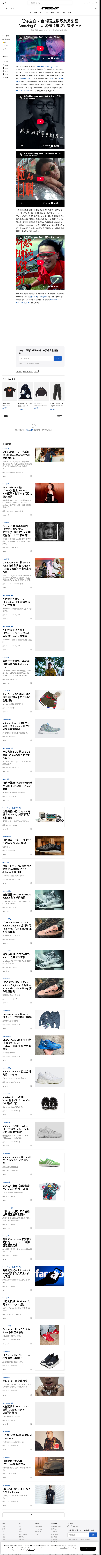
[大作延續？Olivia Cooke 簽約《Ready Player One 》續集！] (50, 1413)
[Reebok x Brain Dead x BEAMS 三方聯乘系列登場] (50, 1019)
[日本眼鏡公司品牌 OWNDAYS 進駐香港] (50, 1468)
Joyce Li (8, 547)
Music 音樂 (5, 36)
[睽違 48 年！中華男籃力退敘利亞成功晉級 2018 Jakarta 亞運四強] (50, 872)
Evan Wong (9, 1314)
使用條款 (32, 363)
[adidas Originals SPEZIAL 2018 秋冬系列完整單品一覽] (50, 1164)
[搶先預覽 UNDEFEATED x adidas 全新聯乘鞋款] (50, 901)
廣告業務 (54, 1537)
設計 (47, 12)
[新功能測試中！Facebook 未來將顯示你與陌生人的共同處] (50, 1278)
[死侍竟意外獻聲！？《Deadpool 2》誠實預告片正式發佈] (50, 607)
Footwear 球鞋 (6, 719)
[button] (4, 49)
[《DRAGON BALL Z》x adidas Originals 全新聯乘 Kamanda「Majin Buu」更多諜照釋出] (50, 931)
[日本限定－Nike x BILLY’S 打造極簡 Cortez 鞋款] (50, 846)
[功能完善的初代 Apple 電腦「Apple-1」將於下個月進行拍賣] (50, 818)
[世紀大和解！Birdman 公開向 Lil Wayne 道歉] (50, 1308)
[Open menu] (3, 8)
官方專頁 (33, 296)
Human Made (6, 403)
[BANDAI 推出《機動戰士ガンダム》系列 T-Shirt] (50, 1191)
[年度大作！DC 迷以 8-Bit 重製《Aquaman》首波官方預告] (50, 759)
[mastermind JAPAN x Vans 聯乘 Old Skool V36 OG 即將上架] (50, 1104)
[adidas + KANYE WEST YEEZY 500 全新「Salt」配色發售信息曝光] (50, 1134)
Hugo (7, 679)
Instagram (43, 296)
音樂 (52, 12)
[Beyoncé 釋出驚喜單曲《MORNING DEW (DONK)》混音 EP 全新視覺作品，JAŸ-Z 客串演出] (50, 537)
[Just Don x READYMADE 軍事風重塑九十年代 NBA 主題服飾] (50, 701)
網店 (69, 12)
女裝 (20, 1529)
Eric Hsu (8, 1024)
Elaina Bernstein (10, 472)
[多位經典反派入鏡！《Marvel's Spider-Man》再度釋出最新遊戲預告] (50, 638)
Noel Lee (4, 56)
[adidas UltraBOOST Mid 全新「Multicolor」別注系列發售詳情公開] (50, 730)
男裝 (20, 1526)
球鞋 (35, 12)
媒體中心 (54, 1529)
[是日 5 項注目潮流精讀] (50, 1386)
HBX (36, 1534)
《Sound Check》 (25, 78)
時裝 (30, 12)
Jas (7, 736)
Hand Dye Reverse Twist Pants (56, 405)
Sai (6, 796)
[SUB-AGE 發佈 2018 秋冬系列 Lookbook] (50, 1496)
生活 (58, 12)
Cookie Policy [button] (63, 1548)
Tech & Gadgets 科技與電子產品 (11, 808)
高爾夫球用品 (23, 1534)
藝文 (41, 12)
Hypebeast (38, 1526)
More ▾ (33, 1515)
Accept (88, 1549)
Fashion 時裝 (6, 691)
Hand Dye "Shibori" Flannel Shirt (23, 405)
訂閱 (57, 358)
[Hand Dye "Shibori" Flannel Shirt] (25, 391)
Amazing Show (27, 371)
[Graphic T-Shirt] (9, 391)
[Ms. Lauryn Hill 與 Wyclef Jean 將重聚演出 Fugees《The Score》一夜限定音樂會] (50, 573)
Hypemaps (38, 1529)
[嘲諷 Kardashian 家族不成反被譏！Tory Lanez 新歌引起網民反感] (50, 1247)
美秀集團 (19, 371)
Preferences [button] (31, 1550)
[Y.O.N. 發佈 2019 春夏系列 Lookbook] (50, 1441)
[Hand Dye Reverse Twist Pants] (57, 391)
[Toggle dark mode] (96, 8)
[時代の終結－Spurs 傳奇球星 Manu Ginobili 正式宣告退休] (50, 789)
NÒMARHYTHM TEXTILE (25, 403)
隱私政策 (38, 363)
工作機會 (54, 1531)
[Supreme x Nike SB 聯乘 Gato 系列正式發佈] (50, 1335)
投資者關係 (54, 1534)
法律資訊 (54, 1539)
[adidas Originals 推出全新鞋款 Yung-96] (50, 1077)
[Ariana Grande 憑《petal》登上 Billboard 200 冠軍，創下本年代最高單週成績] (50, 499)
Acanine (8, 1170)
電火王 (36, 371)
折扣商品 (21, 1539)
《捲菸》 (51, 78)
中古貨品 (21, 1537)
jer (6, 708)
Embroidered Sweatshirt (40, 405)
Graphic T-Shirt (6, 405)
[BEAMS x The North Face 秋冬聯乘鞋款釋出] (50, 1360)
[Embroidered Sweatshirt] (41, 391)
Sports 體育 (5, 779)
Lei (6, 1196)
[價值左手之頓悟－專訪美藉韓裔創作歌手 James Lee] (50, 670)
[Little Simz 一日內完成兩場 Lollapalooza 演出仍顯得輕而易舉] (50, 462)
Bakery (7, 1255)
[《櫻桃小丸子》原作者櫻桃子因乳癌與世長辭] (50, 1218)
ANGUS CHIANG (23, 90)
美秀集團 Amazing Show (47, 66)
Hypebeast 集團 (56, 1526)
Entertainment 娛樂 (7, 595)
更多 (64, 12)
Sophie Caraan (10, 511)
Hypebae (38, 1531)
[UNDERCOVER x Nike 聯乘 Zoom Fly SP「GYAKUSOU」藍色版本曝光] (50, 1048)
